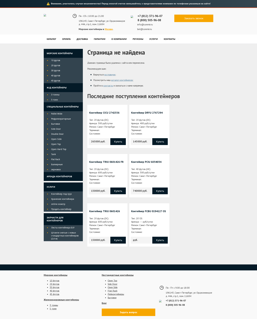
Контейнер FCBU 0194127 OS (148, 211)
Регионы (138, 39)
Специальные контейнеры (63, 106)
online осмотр (58, 204)
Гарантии (99, 39)
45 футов (55, 80)
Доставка (82, 39)
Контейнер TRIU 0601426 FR (106, 162)
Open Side (56, 139)
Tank (53, 154)
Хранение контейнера (62, 199)
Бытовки (55, 123)
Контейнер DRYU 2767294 (147, 112)
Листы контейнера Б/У (63, 227)
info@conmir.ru (145, 24)
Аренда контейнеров (59, 176)
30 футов (55, 70)
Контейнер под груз (61, 193)
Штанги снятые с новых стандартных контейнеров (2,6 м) (65, 235)
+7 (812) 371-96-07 (150, 16)
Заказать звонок (193, 18)
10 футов (55, 60)
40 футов (55, 75)
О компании (119, 39)
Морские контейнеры (60, 53)
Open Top (56, 144)
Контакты (169, 39)
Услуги (153, 39)
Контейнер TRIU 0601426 (104, 211)
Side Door (56, 128)
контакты (108, 85)
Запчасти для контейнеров (55, 219)
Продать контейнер (61, 209)
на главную (109, 74)
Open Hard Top (58, 149)
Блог (104, 303)
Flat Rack (55, 159)
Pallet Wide (56, 113)
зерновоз (56, 169)
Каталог (51, 39)
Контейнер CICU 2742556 (104, 112)
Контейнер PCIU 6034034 (146, 162)
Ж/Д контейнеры (57, 87)
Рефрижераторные (61, 118)
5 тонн (54, 99)
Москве (109, 29)
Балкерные (57, 164)
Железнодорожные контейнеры (61, 299)
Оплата (66, 39)
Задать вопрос (128, 312)
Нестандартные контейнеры (118, 275)
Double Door (57, 134)
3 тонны (55, 94)
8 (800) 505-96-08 (149, 20)
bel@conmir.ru (144, 29)
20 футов (55, 65)
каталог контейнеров (122, 80)
